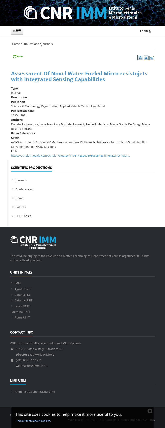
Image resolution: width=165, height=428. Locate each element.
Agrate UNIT (23, 289)
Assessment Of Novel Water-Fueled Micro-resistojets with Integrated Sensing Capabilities (79, 76)
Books (20, 198)
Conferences (24, 189)
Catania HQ (22, 295)
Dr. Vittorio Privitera (35, 354)
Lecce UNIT (22, 306)
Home (16, 44)
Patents (21, 207)
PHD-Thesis (23, 216)
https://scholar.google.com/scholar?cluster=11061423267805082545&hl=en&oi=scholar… (70, 155)
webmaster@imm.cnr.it (31, 366)
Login (144, 31)
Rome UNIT (22, 317)
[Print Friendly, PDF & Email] (17, 56)
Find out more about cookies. (33, 421)
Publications (31, 44)
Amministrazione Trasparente (35, 392)
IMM (18, 283)
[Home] (82, 12)
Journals (47, 44)
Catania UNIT (23, 300)
